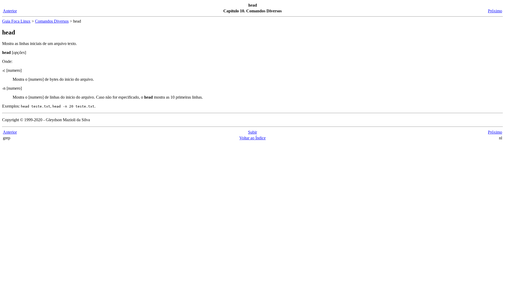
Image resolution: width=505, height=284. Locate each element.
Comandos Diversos (52, 21)
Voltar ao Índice (252, 138)
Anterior (10, 11)
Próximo (495, 11)
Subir (252, 132)
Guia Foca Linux (16, 21)
